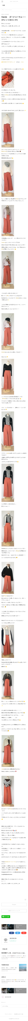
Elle (2, 249)
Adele (17, 298)
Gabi (20, 701)
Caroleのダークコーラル (10, 861)
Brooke (4, 398)
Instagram (14, 904)
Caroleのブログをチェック (9, 62)
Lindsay (6, 94)
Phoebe (5, 596)
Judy (2, 769)
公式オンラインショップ (14, 910)
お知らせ (3, 977)
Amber (17, 198)
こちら (22, 62)
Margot (17, 551)
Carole (12, 30)
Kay (19, 662)
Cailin (8, 453)
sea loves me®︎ (8, 996)
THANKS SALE (5, 965)
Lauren (3, 242)
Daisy (10, 808)
